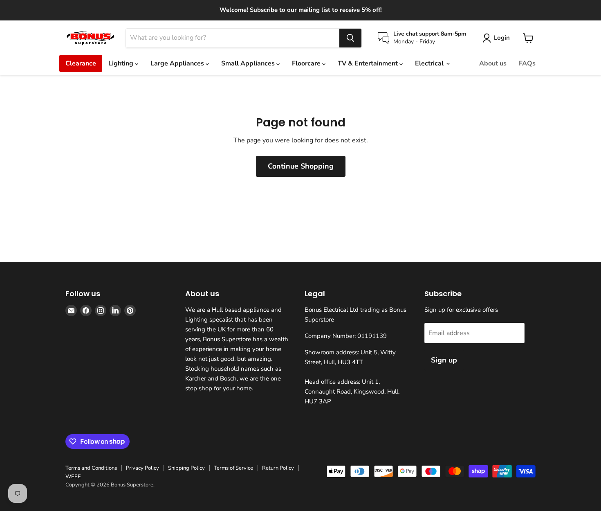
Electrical (430, 63)
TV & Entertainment (368, 63)
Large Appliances (178, 63)
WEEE (73, 476)
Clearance (80, 63)
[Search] (350, 38)
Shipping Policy (186, 468)
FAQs (527, 63)
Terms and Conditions (91, 468)
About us (493, 63)
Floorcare (307, 63)
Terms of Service (233, 468)
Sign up (444, 360)
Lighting (121, 63)
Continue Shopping (301, 166)
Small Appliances (248, 63)
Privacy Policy (142, 468)
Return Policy (278, 468)
